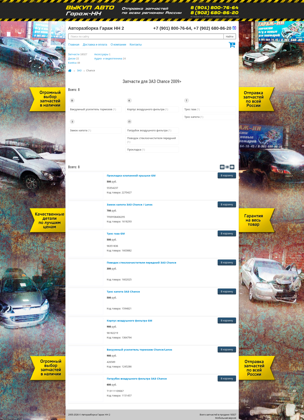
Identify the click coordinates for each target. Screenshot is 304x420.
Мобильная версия (225, 417)
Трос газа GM (116, 233)
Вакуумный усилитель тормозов (93, 109)
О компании (118, 44)
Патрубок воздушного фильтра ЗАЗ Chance (137, 378)
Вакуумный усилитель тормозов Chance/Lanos (139, 349)
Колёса (72, 62)
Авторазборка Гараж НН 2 (95, 414)
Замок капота (80, 130)
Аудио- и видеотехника (108, 58)
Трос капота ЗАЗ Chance (123, 291)
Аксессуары (101, 54)
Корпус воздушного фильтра (147, 109)
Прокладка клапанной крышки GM (131, 175)
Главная (73, 44)
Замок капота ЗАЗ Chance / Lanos (129, 204)
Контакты (136, 44)
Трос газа (192, 109)
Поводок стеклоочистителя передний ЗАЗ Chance (141, 262)
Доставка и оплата (95, 44)
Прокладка (136, 149)
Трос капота (193, 116)
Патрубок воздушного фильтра (149, 130)
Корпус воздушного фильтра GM (129, 320)
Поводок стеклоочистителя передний (151, 139)
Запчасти (74, 54)
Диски (71, 58)
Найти (229, 36)
